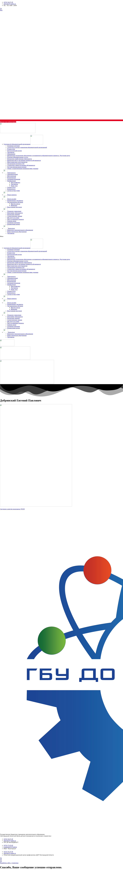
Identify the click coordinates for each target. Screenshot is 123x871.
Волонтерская (11, 177)
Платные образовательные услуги (17, 157)
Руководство (11, 149)
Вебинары (14, 205)
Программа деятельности (15, 213)
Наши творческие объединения (16, 231)
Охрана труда (11, 187)
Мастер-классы (15, 204)
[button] (61, 236)
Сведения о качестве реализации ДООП (12, 509)
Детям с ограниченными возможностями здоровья (22, 168)
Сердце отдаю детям (13, 190)
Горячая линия (11, 221)
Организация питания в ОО (15, 163)
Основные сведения (13, 146)
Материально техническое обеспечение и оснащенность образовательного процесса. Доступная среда (38, 155)
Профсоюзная (11, 181)
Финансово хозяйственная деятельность (19, 159)
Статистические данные (14, 216)
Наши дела (14, 186)
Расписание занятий (13, 214)
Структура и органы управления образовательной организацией (27, 147)
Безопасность (11, 189)
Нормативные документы (15, 200)
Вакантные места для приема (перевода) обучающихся (24, 160)
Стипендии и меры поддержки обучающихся (21, 165)
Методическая (11, 176)
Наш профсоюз (15, 182)
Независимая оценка (13, 224)
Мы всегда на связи (13, 218)
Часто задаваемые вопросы (15, 219)
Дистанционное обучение (15, 202)
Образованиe (11, 154)
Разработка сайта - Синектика (9, 863)
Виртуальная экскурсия (14, 207)
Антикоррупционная (13, 179)
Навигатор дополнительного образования (20, 230)
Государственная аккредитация (16, 167)
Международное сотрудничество (17, 162)
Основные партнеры (13, 222)
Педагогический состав (14, 150)
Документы (10, 152)
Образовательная (12, 174)
